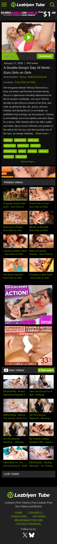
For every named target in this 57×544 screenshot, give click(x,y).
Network (39, 516)
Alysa (23, 77)
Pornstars (19, 516)
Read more (42, 133)
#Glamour (43, 151)
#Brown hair (23, 146)
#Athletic (8, 140)
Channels (35, 512)
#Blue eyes (33, 140)
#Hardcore (9, 157)
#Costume (35, 146)
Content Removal (28, 524)
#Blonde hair (20, 140)
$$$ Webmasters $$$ (28, 520)
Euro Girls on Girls (25, 82)
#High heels (21, 157)
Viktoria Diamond (37, 77)
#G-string (32, 151)
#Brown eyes (9, 146)
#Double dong (10, 151)
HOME (18, 512)
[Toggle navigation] (4, 4)
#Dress (22, 151)
